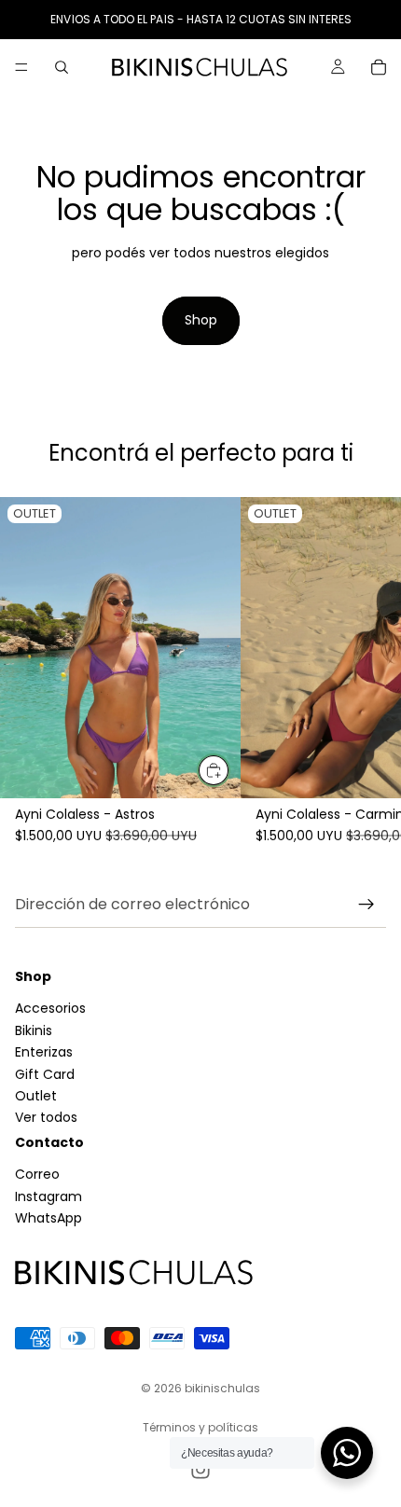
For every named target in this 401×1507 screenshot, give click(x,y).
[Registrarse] (366, 904)
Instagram (48, 1196)
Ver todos (46, 1118)
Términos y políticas (200, 1427)
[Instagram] (200, 1470)
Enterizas (44, 1053)
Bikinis (33, 1030)
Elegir (229, 770)
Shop (201, 320)
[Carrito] (378, 67)
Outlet (36, 1095)
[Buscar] (61, 67)
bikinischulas (222, 1388)
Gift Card (45, 1074)
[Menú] (21, 67)
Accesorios (50, 1009)
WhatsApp (48, 1219)
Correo (37, 1175)
